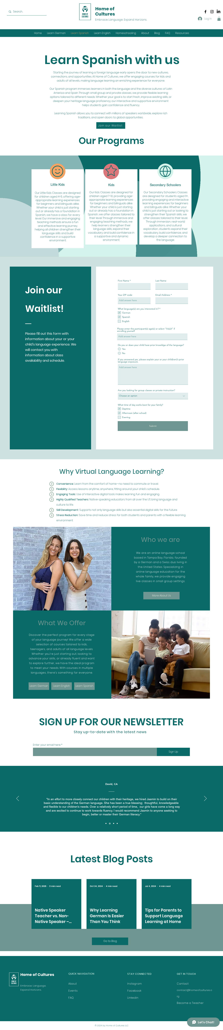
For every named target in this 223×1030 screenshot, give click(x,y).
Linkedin (132, 998)
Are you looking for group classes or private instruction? (146, 390)
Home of (29, 974)
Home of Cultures (105, 11)
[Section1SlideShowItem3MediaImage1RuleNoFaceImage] (113, 823)
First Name (123, 281)
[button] (219, 19)
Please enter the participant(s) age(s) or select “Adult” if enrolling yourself (146, 330)
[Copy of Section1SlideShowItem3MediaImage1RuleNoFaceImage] (117, 823)
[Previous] (17, 798)
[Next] (205, 798)
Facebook (134, 991)
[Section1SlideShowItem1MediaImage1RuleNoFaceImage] (105, 823)
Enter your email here (47, 745)
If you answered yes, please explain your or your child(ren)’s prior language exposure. (151, 360)
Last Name (160, 281)
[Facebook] (205, 11)
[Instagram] (212, 11)
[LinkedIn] (218, 11)
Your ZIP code (125, 295)
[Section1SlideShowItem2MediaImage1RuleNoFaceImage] (109, 823)
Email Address (162, 295)
